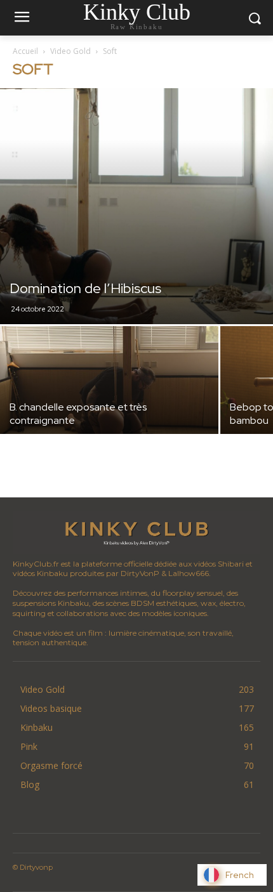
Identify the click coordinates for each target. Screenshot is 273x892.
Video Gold (70, 51)
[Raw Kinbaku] (136, 532)
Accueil (25, 51)
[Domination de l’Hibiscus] (136, 206)
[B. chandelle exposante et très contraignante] (109, 407)
